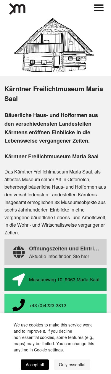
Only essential (72, 364)
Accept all (35, 364)
